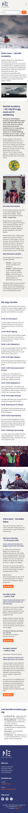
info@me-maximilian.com (8, 789)
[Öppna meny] (26, 4)
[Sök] (23, 12)
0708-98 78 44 (5, 784)
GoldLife (17, 808)
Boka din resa (8, 586)
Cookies (20, 806)
